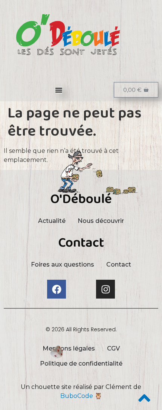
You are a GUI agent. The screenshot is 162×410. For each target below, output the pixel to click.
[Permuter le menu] (59, 90)
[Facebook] (56, 289)
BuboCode (76, 395)
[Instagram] (105, 289)
